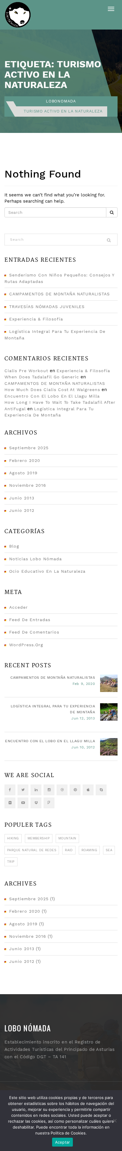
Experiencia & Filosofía (36, 319)
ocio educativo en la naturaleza (47, 571)
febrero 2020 (24, 460)
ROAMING (89, 850)
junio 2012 (21, 510)
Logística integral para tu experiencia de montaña (53, 709)
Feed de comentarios (34, 632)
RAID (69, 850)
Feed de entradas (29, 619)
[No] (115, 1121)
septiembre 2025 (29, 447)
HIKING (13, 838)
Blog (14, 546)
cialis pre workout (26, 370)
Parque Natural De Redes (31, 850)
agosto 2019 (23, 473)
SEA (109, 850)
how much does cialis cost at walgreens (52, 389)
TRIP (11, 862)
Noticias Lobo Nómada (35, 558)
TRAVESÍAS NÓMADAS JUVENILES (47, 306)
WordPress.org (26, 644)
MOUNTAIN (67, 838)
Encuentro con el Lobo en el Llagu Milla (52, 396)
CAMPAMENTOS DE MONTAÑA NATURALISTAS (59, 294)
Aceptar (62, 1142)
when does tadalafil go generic (41, 377)
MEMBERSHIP (39, 838)
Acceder (18, 607)
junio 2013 (21, 498)
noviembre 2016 (27, 485)
